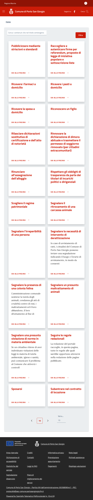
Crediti (30, 452)
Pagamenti (52, 466)
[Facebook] (73, 11)
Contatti (30, 457)
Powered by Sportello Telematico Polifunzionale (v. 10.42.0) (30, 496)
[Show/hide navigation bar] (3, 11)
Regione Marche (10, 3)
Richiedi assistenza (76, 457)
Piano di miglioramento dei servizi (34, 478)
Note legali (73, 452)
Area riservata (12, 452)
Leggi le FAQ (32, 466)
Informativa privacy (56, 452)
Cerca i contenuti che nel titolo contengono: (26, 32)
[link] (20, 73)
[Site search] (87, 11)
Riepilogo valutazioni (77, 466)
